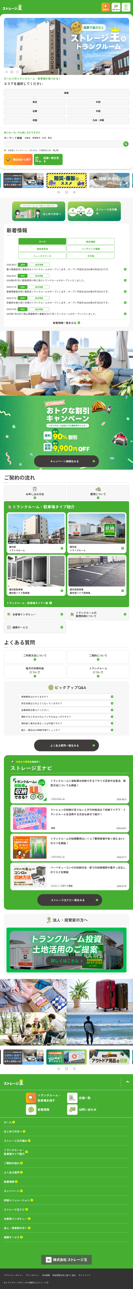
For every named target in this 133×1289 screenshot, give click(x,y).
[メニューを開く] (126, 7)
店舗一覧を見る (51, 159)
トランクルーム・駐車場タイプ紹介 (14, 1152)
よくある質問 (11, 1172)
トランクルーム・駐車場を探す (49, 1097)
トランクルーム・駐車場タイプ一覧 (27, 603)
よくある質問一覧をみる (64, 745)
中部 (98, 102)
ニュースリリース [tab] (42, 256)
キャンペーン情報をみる (64, 461)
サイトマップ (84, 1275)
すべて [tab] (42, 241)
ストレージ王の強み (15, 1141)
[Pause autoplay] (11, 72)
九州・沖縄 (98, 120)
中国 (98, 111)
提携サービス (11, 1237)
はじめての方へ (13, 1131)
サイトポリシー (33, 1275)
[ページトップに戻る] (127, 1082)
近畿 (35, 111)
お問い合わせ (87, 1109)
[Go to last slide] (6, 72)
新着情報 (43, 1109)
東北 (35, 102)
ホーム (8, 1122)
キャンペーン (11, 1191)
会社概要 (46, 1275)
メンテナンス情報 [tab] (91, 248)
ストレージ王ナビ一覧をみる (68, 900)
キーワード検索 (13, 137)
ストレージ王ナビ (14, 1209)
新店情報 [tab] (90, 241)
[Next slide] (17, 72)
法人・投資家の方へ (15, 1228)
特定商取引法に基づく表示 (64, 1275)
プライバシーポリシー (13, 1275)
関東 (66, 92)
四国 (35, 120)
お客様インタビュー (15, 1219)
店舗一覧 (85, 1098)
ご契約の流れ (11, 1163)
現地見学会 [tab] (42, 248)
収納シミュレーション (17, 1200)
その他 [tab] (90, 256)
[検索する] (125, 144)
